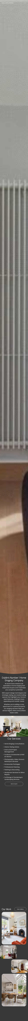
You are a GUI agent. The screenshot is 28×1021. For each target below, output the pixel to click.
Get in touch (14, 784)
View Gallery (20, 909)
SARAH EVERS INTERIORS (7, 3)
